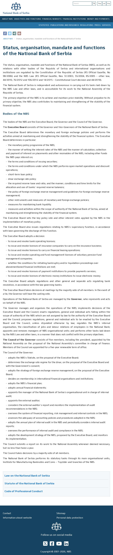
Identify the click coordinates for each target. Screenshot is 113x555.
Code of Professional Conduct (24, 491)
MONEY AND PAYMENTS (98, 19)
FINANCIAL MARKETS (52, 19)
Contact (7, 513)
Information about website (17, 517)
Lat (104, 3)
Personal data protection (69, 517)
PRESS (98, 25)
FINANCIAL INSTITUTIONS (74, 19)
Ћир (99, 3)
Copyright (45, 551)
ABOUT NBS (7, 19)
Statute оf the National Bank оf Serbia (29, 483)
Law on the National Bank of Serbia (27, 475)
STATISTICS (44, 25)
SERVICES (106, 25)
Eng (108, 3)
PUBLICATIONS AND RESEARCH (64, 25)
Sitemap (60, 513)
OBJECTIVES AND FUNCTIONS (27, 19)
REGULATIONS (86, 25)
